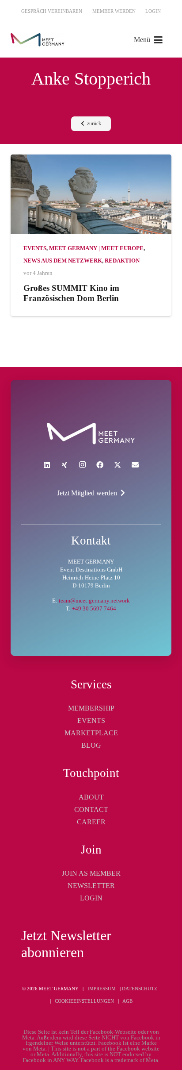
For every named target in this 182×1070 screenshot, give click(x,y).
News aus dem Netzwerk (62, 261)
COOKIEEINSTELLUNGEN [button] (84, 1001)
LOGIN (91, 898)
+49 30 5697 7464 (94, 609)
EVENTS (91, 720)
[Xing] (64, 465)
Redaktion (122, 261)
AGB (127, 1001)
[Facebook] (100, 465)
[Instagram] (82, 465)
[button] (148, 40)
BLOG (91, 745)
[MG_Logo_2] (91, 433)
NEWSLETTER (91, 885)
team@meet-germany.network (94, 601)
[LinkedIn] (47, 465)
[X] (117, 465)
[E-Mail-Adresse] (135, 465)
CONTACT (91, 809)
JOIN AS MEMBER (91, 873)
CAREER (91, 822)
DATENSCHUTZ (139, 988)
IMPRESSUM (101, 988)
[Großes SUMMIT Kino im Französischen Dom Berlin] (91, 194)
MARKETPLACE (91, 733)
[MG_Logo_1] (37, 39)
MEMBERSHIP (91, 708)
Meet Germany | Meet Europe (96, 248)
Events (34, 248)
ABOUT (91, 797)
